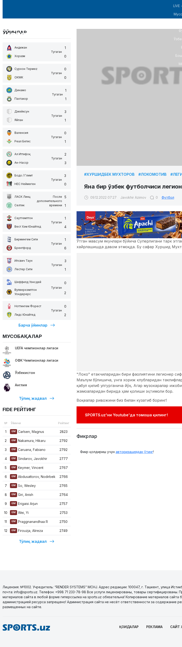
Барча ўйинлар (32, 325)
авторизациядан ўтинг (134, 452)
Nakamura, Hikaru (28, 441)
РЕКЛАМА (154, 627)
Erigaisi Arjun (24, 504)
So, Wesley (23, 486)
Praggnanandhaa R (29, 522)
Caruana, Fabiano (28, 450)
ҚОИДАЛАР (129, 627)
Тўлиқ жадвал (33, 398)
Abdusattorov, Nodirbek (33, 477)
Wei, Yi (20, 513)
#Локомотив (152, 174)
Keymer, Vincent (27, 468)
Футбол (168, 197)
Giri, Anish (22, 495)
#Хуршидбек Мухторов (109, 174)
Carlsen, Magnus (27, 432)
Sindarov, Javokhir (29, 459)
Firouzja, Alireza (27, 531)
